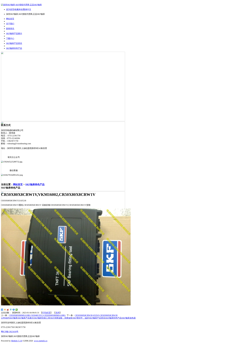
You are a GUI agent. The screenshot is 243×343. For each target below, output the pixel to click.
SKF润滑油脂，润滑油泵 (61, 318)
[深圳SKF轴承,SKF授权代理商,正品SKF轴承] (21, 5)
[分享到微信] (17, 310)
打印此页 (46, 313)
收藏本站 (19, 9)
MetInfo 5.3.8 (16, 341)
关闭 (57, 313)
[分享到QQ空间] (5, 310)
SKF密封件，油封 (81, 318)
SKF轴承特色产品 (35, 184)
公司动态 (5, 318)
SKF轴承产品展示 (26, 318)
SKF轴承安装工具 (42, 318)
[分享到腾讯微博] (11, 310)
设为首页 (10, 9)
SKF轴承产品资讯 (97, 318)
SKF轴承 (13, 318)
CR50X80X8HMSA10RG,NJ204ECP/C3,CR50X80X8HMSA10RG (37, 315)
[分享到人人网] (14, 310)
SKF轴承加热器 (129, 318)
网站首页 (18, 184)
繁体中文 (27, 9)
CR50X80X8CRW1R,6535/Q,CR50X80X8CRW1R (96, 315)
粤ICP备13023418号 (9, 332)
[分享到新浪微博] (8, 310)
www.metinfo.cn (40, 341)
